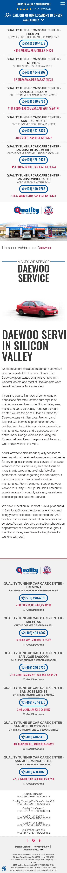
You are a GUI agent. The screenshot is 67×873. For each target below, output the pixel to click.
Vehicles (24, 248)
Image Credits (22, 847)
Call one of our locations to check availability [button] (37, 18)
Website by (33, 850)
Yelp (40, 840)
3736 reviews (42, 9)
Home (7, 248)
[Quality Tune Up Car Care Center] (33, 210)
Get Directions (35, 609)
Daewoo (44, 248)
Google (33, 840)
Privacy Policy (41, 847)
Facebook (27, 840)
